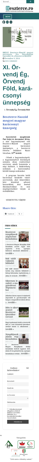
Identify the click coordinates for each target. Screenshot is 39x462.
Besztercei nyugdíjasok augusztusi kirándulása (11, 235)
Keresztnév (10, 381)
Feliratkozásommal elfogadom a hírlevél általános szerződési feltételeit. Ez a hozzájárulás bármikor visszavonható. (14, 413)
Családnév (10, 374)
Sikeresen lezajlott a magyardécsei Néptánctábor (12, 285)
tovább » (10, 253)
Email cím (10, 388)
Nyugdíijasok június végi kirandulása (12, 336)
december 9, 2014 (12, 58)
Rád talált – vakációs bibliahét (12, 260)
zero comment (11, 61)
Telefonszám (11, 402)
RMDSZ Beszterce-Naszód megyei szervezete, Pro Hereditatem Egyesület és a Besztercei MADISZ (18, 54)
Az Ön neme (11, 395)
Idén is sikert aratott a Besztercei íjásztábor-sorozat (12, 312)
